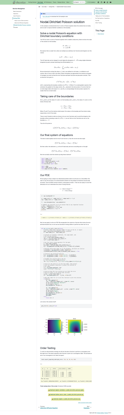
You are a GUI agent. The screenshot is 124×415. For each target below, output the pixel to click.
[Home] (39, 6)
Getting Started (32, 2)
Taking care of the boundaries (102, 16)
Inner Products (16, 16)
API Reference (48, 2)
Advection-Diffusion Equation (21, 23)
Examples (15, 27)
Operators (15, 13)
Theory (54, 2)
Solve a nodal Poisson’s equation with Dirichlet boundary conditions (101, 12)
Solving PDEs (16, 18)
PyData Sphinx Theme (102, 413)
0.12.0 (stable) (91, 2)
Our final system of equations (102, 18)
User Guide (40, 2)
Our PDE (97, 20)
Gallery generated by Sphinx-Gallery (85, 402)
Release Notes (61, 2)
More (67, 2)
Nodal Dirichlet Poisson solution (22, 25)
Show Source (101, 33)
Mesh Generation (17, 11)
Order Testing (98, 22)
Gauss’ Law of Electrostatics (21, 20)
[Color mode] (98, 2)
